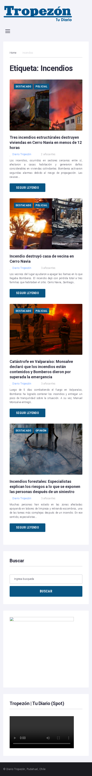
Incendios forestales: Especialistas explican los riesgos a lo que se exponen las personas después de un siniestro (45, 486)
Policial (41, 86)
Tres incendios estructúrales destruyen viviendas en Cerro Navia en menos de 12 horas (46, 142)
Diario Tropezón (21, 154)
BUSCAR (46, 591)
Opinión (41, 430)
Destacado (23, 86)
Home (13, 52)
